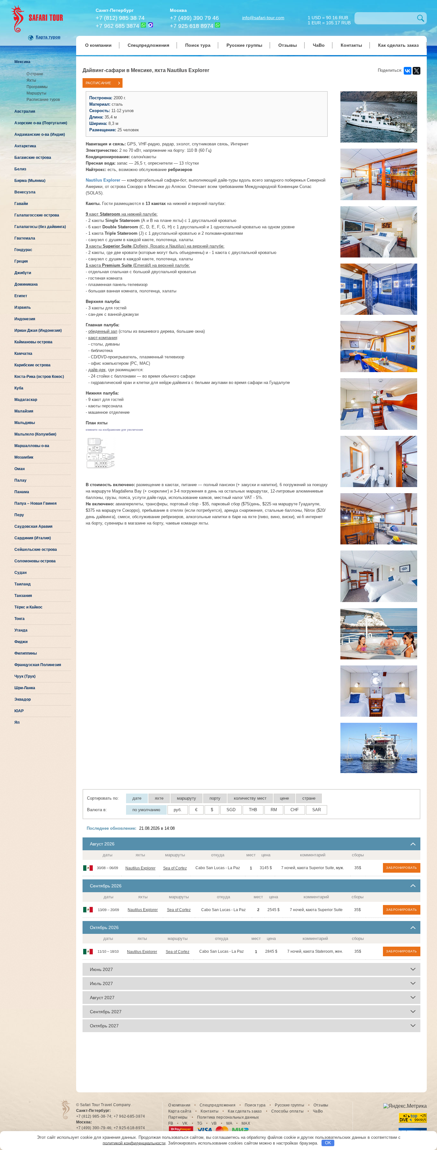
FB (170, 1123)
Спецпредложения (148, 45)
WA (229, 1123)
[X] (416, 71)
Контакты (351, 45)
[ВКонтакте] (407, 71)
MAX (246, 1123)
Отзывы (287, 45)
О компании (98, 45)
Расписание (98, 83)
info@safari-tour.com (263, 17)
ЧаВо (319, 45)
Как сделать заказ (398, 45)
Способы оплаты (287, 1111)
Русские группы (244, 45)
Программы (37, 87)
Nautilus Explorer (140, 868)
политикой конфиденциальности (134, 1142)
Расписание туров (43, 99)
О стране (35, 74)
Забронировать (401, 867)
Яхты (31, 80)
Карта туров (48, 37)
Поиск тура (198, 45)
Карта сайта (180, 1111)
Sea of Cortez (175, 868)
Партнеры (178, 1117)
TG (200, 1123)
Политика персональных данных (228, 1117)
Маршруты (36, 93)
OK (328, 1142)
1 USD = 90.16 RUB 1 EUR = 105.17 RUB (329, 19)
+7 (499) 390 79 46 (194, 18)
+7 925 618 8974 (191, 26)
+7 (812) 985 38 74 (120, 18)
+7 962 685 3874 (117, 26)
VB (214, 1123)
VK (185, 1123)
